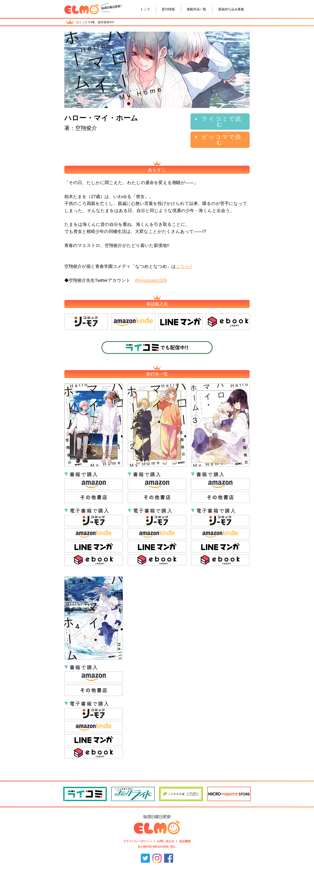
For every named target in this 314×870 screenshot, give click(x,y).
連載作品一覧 (196, 9)
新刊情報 (168, 9)
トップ (145, 9)
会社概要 (185, 841)
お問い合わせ (165, 841)
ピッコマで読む (222, 139)
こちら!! (184, 266)
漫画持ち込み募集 (231, 9)
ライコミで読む (222, 121)
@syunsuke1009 (151, 280)
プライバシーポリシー (137, 841)
